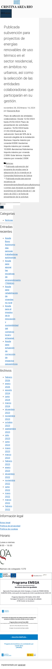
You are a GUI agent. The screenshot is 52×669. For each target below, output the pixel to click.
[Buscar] (2, 207)
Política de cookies (9, 529)
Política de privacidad (10, 526)
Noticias (9, 163)
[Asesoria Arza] (16, 7)
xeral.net (21, 665)
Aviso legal (5, 522)
